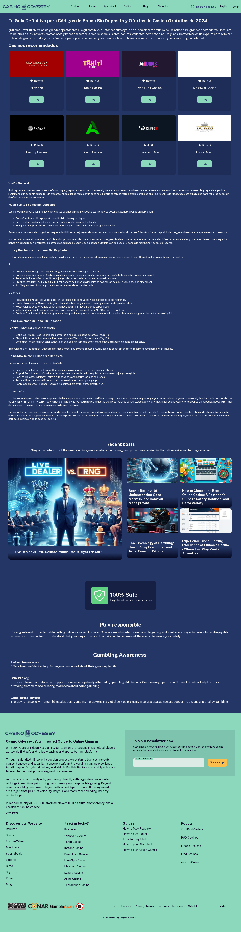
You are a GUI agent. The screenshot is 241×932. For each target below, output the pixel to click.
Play (36, 99)
